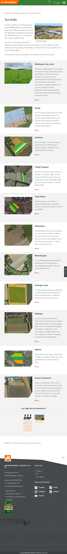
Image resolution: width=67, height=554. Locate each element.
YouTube (41, 495)
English (58, 2)
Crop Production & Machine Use (21, 13)
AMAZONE (7, 13)
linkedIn (56, 491)
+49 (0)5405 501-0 (16, 480)
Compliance (9, 499)
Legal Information (11, 490)
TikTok (55, 487)
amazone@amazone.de (16, 486)
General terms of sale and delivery (15, 496)
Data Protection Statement (13, 493)
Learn (32, 13)
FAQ (37, 474)
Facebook (41, 487)
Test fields (38, 13)
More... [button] (37, 100)
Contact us (39, 471)
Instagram (41, 491)
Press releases (40, 476)
